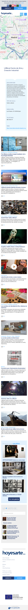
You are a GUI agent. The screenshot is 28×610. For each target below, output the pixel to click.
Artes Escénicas (6, 568)
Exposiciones (4, 397)
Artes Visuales (4, 185)
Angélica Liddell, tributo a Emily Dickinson (13, 247)
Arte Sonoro (4, 245)
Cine (2, 216)
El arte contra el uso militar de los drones (12, 429)
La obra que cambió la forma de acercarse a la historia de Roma (13, 532)
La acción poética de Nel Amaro (10, 338)
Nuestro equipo (6, 574)
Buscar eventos (7, 522)
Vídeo (12, 336)
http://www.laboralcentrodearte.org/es (17, 128)
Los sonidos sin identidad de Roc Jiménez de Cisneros (14, 306)
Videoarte (17, 336)
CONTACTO (8, 8)
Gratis (10, 185)
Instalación (10, 152)
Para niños (15, 185)
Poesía (19, 245)
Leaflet (26, 58)
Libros (4, 561)
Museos (15, 152)
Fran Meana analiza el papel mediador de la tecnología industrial (13, 154)
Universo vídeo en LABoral (8, 398)
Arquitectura (4, 152)
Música (3, 366)
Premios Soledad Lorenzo (9, 559)
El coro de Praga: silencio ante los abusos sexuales (11, 519)
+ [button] (2, 17)
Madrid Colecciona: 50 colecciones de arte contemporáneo (13, 537)
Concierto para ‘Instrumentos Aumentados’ (13, 368)
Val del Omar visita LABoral (9, 217)
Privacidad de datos (7, 572)
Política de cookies (7, 571)
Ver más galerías (14, 499)
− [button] (2, 20)
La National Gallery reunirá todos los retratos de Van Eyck (12, 527)
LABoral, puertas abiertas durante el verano (13, 187)
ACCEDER (20, 8)
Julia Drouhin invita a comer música (11, 277)
